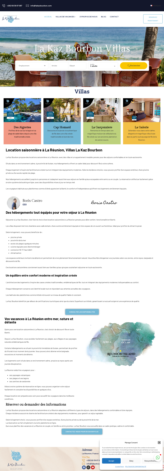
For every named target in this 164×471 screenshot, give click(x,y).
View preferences (151, 461)
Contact (114, 17)
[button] (159, 442)
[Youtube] (93, 467)
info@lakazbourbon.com (41, 5)
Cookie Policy (119, 466)
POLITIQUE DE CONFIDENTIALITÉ (135, 466)
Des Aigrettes (22, 127)
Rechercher (135, 66)
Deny (131, 461)
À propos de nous (88, 17)
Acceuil (48, 17)
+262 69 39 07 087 (14, 5)
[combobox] (32, 65)
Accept (111, 461)
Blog (103, 17)
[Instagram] (88, 467)
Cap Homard (62, 127)
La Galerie (142, 127)
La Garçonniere (102, 127)
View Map (86, 457)
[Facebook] (84, 467)
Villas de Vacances (65, 17)
